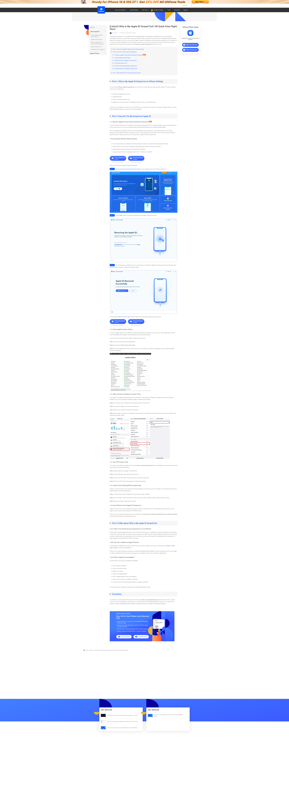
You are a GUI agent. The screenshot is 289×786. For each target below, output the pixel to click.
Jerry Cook (114, 32)
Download (177, 10)
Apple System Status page (128, 345)
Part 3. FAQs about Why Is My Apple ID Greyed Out (127, 73)
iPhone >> (92, 650)
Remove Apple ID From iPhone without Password (97, 43)
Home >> (87, 650)
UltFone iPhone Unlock (159, 127)
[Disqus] (145, 674)
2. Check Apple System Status (122, 57)
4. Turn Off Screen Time (120, 63)
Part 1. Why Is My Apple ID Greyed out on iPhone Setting (128, 49)
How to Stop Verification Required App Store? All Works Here (122, 721)
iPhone (133, 32)
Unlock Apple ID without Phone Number (97, 35)
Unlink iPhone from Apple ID (98, 49)
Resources (185, 5)
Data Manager (134, 10)
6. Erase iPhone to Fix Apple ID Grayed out (125, 68)
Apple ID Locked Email (96, 39)
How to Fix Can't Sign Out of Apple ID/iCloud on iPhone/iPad (122, 727)
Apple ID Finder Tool (96, 46)
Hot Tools (145, 10)
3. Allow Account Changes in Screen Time (125, 60)
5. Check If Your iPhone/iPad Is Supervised (125, 66)
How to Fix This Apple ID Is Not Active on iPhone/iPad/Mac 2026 (168, 715)
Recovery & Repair (120, 10)
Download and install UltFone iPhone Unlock (128, 169)
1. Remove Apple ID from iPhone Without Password (128, 55)
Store (168, 10)
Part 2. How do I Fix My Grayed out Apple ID (125, 52)
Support (185, 10)
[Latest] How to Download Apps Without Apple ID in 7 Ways (122, 715)
